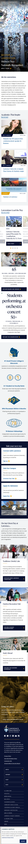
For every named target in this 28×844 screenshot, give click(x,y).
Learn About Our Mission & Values (13, 719)
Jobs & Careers (8, 813)
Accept (23, 841)
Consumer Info (8, 761)
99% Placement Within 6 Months (14, 409)
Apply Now (6, 496)
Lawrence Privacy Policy (7, 837)
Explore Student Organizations (9, 628)
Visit (7, 779)
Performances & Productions (12, 827)
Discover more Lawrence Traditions (11, 578)
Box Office (7, 799)
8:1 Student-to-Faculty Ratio (14, 386)
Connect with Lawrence (12, 451)
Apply (7, 769)
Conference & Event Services (12, 807)
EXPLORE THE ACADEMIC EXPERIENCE (10, 668)
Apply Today (5, 68)
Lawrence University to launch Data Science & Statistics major (13, 170)
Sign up (5, 461)
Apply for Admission (10, 486)
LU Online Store (8, 818)
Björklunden (7, 796)
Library (6, 821)
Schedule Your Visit (9, 478)
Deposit (8, 774)
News (5, 824)
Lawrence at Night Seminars (12, 815)
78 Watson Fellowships (14, 431)
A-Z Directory (8, 790)
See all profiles (5, 212)
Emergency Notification (10, 810)
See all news (4, 117)
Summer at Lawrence (10, 197)
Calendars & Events (9, 802)
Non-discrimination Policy (10, 758)
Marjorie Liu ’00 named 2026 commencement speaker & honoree (13, 141)
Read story (11, 243)
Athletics (6, 793)
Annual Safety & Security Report (12, 763)
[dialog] (14, 835)
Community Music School (11, 804)
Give (7, 784)
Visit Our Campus (9, 468)
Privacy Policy (7, 756)
